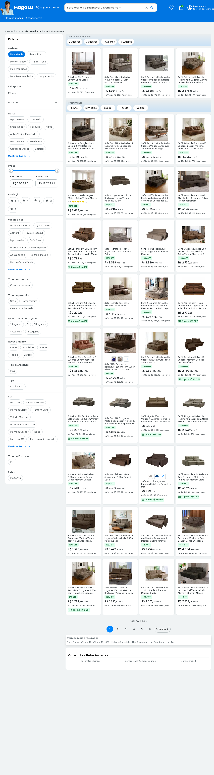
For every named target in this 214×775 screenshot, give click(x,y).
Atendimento (34, 18)
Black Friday (73, 642)
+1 (126, 359)
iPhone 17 (86, 642)
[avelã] (150, 476)
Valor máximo (42, 176)
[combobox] (110, 7)
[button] (146, 8)
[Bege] (120, 359)
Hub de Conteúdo (121, 642)
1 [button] (110, 629)
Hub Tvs (170, 642)
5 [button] (142, 629)
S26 (107, 642)
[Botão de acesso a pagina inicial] (16, 7)
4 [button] (134, 629)
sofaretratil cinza (90, 661)
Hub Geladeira (156, 642)
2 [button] (118, 629)
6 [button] (150, 629)
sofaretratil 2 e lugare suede (140, 661)
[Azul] (113, 359)
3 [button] (126, 629)
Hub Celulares (139, 642)
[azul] (156, 476)
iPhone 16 (98, 642)
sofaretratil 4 (188, 661)
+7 (163, 476)
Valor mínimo (16, 176)
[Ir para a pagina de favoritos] (171, 7)
